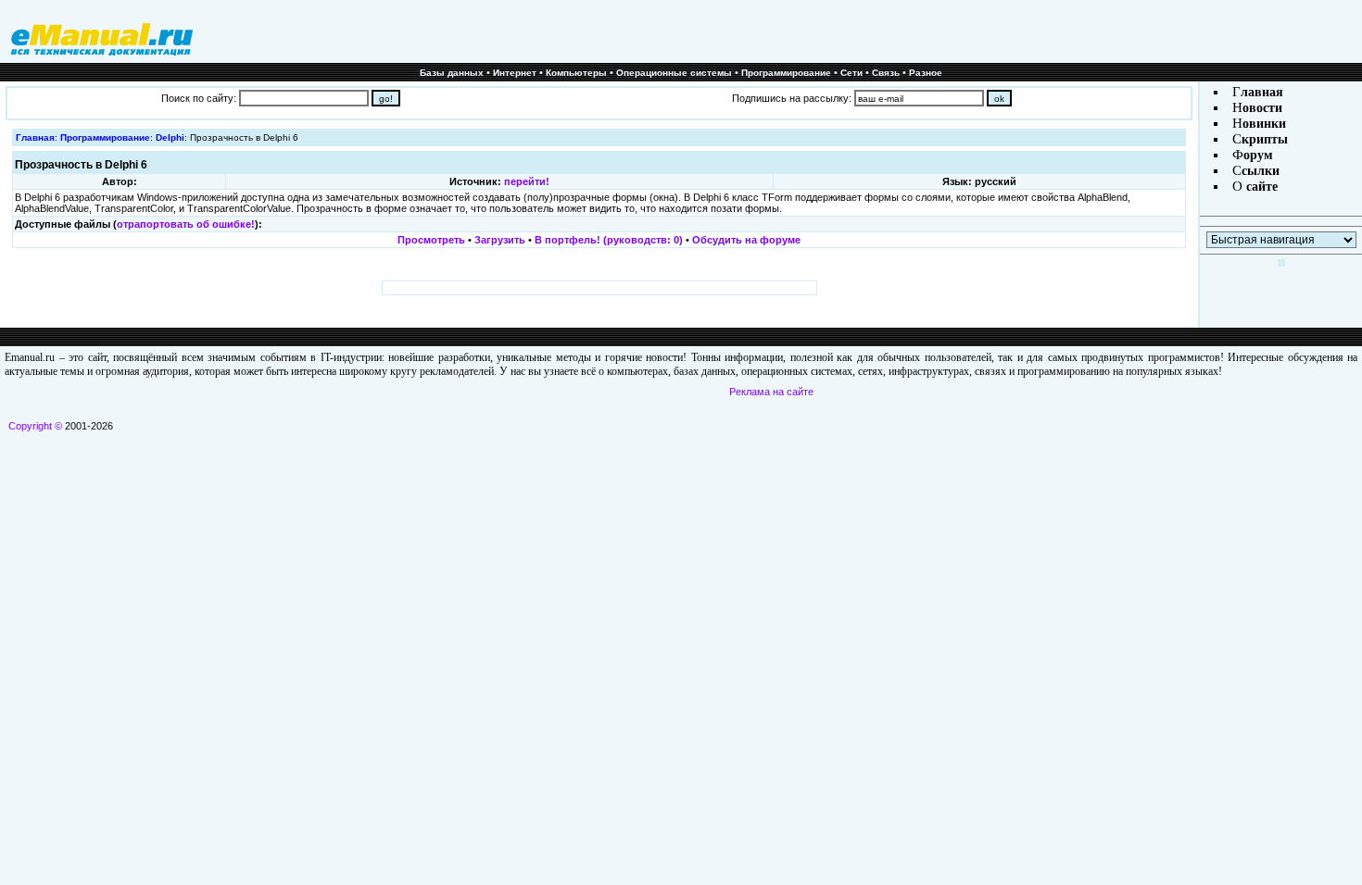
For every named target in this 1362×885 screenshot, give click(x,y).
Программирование (786, 73)
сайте (1260, 186)
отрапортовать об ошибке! (186, 224)
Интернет (514, 73)
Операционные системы (674, 73)
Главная (35, 137)
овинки (1264, 124)
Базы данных (452, 73)
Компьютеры (576, 73)
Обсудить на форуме (746, 239)
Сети (851, 73)
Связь (886, 73)
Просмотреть (431, 239)
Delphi (170, 137)
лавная (1262, 92)
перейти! (526, 181)
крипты (1265, 139)
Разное (925, 73)
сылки (1261, 171)
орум (1258, 155)
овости (1262, 108)
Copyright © (35, 425)
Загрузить (499, 239)
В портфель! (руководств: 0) (609, 239)
